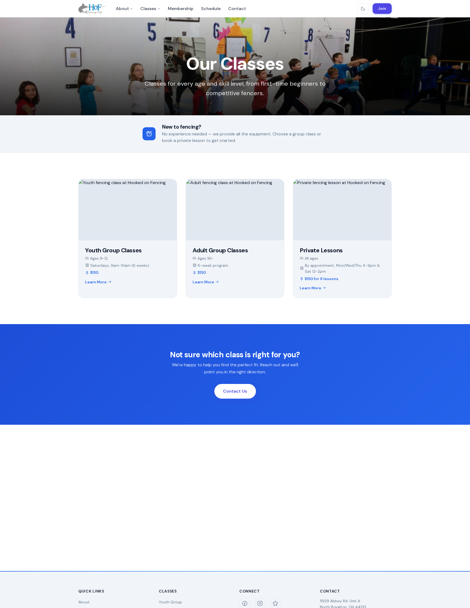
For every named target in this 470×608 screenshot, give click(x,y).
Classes (148, 8)
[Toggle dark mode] (362, 8)
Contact (237, 8)
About (122, 8)
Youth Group (170, 602)
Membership (180, 8)
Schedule (211, 8)
